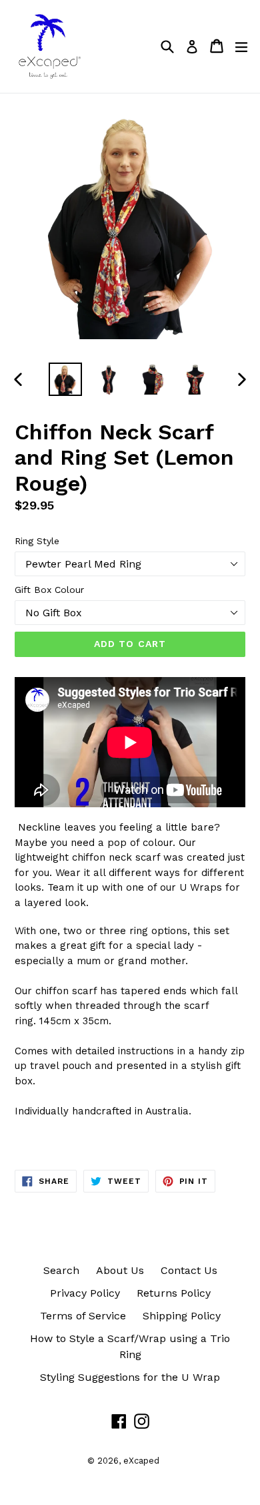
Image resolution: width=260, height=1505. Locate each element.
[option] (65, 379)
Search (61, 1270)
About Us (120, 1270)
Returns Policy (174, 1293)
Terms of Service (83, 1315)
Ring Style (37, 540)
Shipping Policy (182, 1315)
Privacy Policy (85, 1293)
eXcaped (141, 1461)
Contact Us (189, 1270)
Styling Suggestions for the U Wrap (130, 1377)
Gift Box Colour (49, 589)
